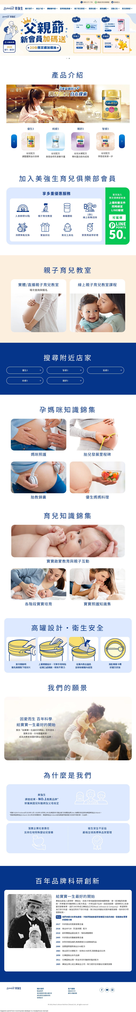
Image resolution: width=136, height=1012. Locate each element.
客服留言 (40, 998)
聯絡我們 (40, 991)
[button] (66, 58)
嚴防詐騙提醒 (72, 993)
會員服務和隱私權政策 (44, 993)
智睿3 (65, 370)
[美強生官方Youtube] (107, 989)
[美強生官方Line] (112, 989)
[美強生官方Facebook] (101, 989)
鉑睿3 (105, 370)
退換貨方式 (71, 991)
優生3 (25, 370)
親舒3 (65, 380)
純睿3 (25, 380)
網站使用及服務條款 (43, 995)
